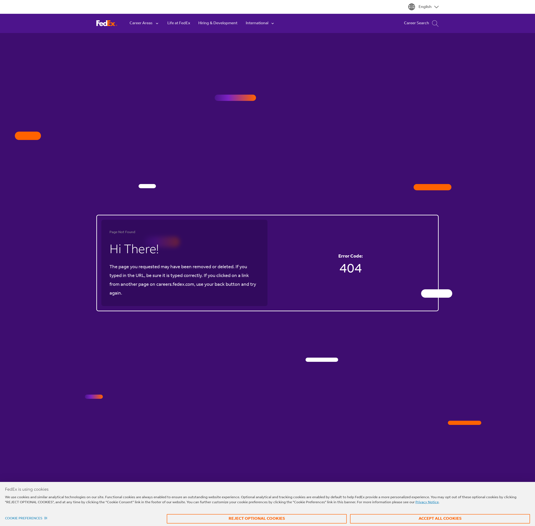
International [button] (257, 23)
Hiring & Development (217, 23)
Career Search (416, 23)
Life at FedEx (178, 23)
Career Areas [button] (141, 23)
